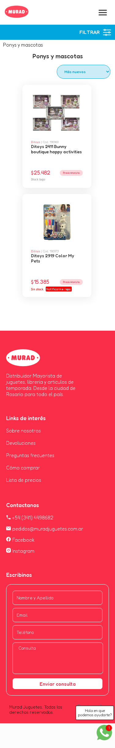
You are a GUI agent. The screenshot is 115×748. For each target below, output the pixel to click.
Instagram (22, 551)
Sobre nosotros (23, 431)
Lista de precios (23, 480)
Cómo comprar (23, 468)
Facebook (23, 540)
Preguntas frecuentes (30, 455)
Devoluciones (21, 443)
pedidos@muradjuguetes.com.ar (47, 529)
